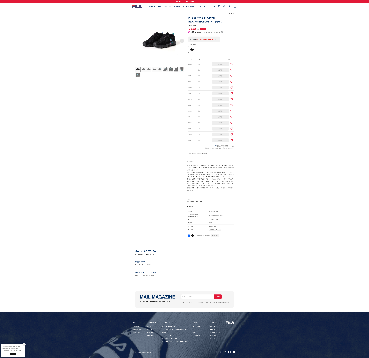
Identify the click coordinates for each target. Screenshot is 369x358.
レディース (212, 229)
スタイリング (213, 335)
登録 (218, 296)
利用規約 (201, 302)
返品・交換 (150, 335)
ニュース (212, 326)
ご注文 (149, 326)
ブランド (212, 338)
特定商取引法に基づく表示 (169, 338)
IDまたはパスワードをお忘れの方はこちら (174, 329)
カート (234, 6)
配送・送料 (150, 332)
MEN (160, 6)
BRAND (177, 6)
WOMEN (152, 6)
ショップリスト (197, 326)
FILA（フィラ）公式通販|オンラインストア (137, 6)
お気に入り (219, 6)
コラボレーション (215, 332)
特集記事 (212, 329)
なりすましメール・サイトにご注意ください (174, 341)
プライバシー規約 (210, 302)
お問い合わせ (136, 332)
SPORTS (168, 6)
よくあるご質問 (137, 329)
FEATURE (201, 6)
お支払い (149, 329)
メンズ (219, 229)
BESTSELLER (189, 6)
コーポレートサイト (198, 335)
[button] (182, 41)
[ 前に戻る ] (231, 13)
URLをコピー (215, 235)
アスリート (196, 332)
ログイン (229, 6)
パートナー (196, 329)
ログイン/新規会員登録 (168, 326)
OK (13, 354)
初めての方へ (136, 326)
